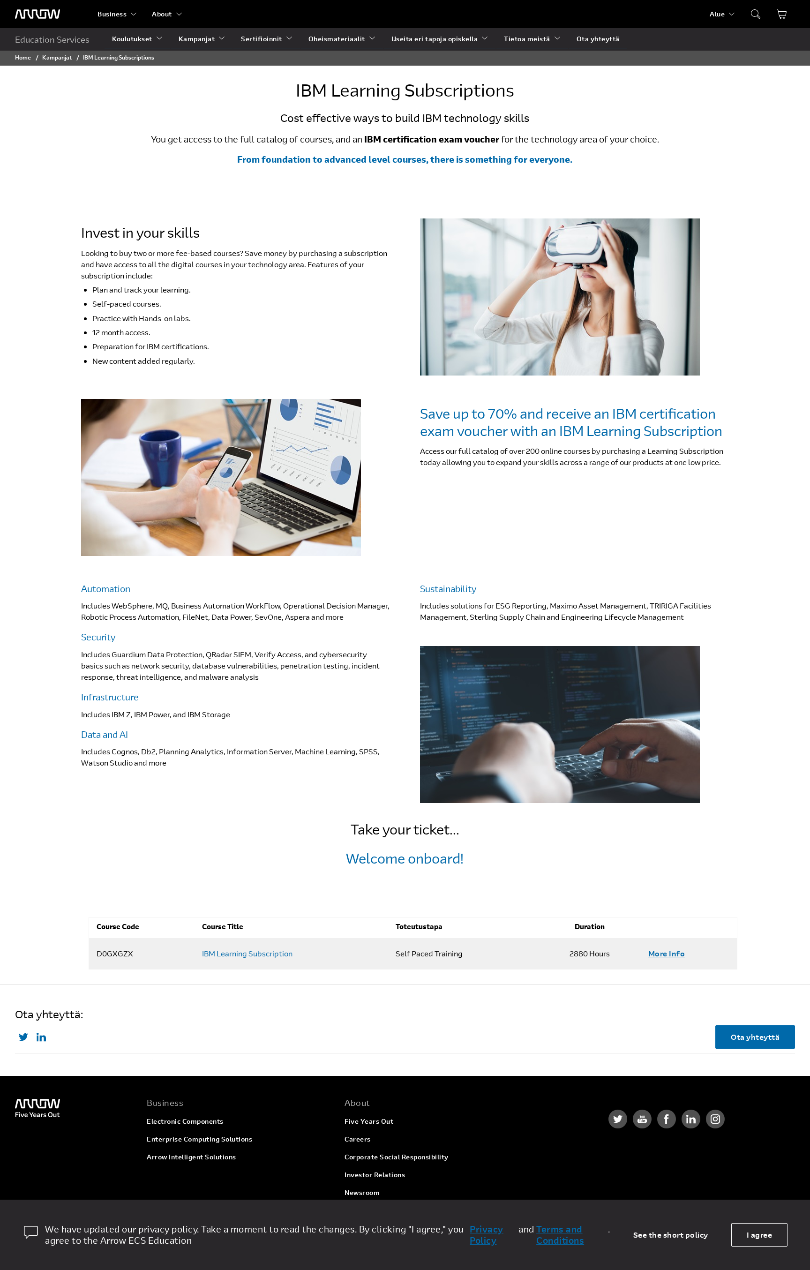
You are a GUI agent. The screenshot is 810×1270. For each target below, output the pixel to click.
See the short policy (670, 1235)
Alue (717, 13)
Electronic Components (185, 1121)
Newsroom (362, 1192)
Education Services (52, 39)
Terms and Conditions (560, 1235)
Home (23, 57)
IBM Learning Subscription (247, 953)
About (162, 13)
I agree (759, 1235)
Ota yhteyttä (598, 38)
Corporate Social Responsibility (397, 1156)
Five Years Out (369, 1121)
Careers (358, 1139)
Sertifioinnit (261, 38)
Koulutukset (132, 38)
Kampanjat (197, 38)
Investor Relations (375, 1174)
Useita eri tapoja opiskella (434, 38)
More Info (666, 953)
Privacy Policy (486, 1235)
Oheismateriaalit (336, 38)
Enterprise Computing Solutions (199, 1139)
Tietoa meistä (527, 38)
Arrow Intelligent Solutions (191, 1156)
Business (112, 13)
